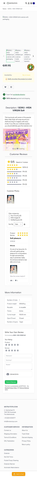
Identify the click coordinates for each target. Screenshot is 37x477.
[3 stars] (12, 344)
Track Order (25, 434)
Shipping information (10, 434)
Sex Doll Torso (8, 457)
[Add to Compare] (11, 87)
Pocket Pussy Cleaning (11, 460)
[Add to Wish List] (5, 87)
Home (4, 8)
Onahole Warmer (9, 464)
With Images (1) (15, 218)
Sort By (11, 224)
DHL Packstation (9, 441)
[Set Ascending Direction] (24, 224)
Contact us (7, 430)
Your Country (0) (16, 215)
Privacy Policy (26, 441)
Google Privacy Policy (11, 388)
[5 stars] (17, 344)
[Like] (11, 280)
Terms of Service (24, 388)
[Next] (33, 56)
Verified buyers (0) (16, 220)
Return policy (26, 444)
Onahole (6, 453)
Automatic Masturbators (11, 467)
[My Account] (29, 3)
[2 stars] (9, 344)
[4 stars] (14, 344)
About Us (25, 430)
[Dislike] (16, 280)
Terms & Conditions (10, 437)
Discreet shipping (27, 437)
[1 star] (6, 344)
